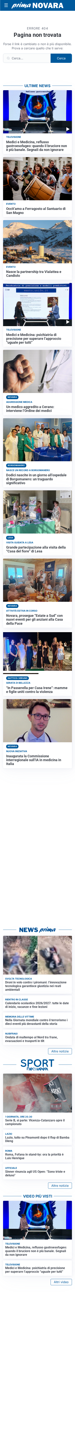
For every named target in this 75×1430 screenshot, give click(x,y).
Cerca (61, 58)
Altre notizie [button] (60, 1051)
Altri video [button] (61, 1282)
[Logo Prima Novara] (37, 5)
